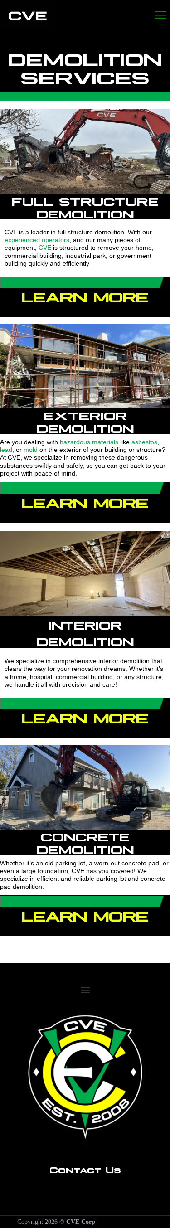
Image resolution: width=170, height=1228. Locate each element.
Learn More (85, 295)
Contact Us (85, 1169)
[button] (85, 989)
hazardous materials (89, 442)
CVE (45, 247)
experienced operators (37, 239)
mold (31, 449)
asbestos (144, 442)
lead (6, 449)
